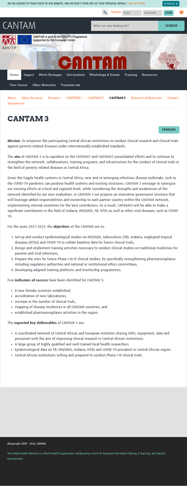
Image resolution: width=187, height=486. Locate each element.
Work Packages (50, 74)
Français (169, 129)
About (12, 98)
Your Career (19, 85)
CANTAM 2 (96, 98)
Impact (29, 74)
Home (14, 74)
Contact (173, 98)
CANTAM (19, 26)
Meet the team (32, 98)
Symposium (16, 103)
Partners (54, 98)
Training (130, 74)
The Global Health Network (39, 13)
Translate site (70, 85)
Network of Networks (146, 98)
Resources (149, 74)
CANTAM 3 (117, 98)
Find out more (136, 3)
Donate (116, 12)
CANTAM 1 (74, 98)
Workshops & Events (104, 74)
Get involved (75, 74)
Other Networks (44, 85)
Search (171, 26)
